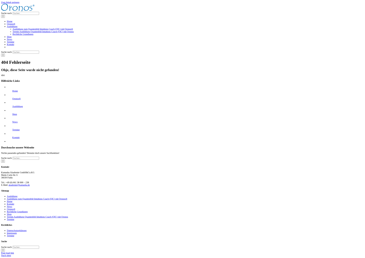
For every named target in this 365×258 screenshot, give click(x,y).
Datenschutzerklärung (17, 230)
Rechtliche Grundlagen (17, 211)
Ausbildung (17, 106)
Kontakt (16, 137)
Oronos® (16, 98)
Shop (14, 114)
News (15, 122)
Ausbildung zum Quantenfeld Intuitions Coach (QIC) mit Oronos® (37, 199)
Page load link (7, 253)
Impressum (12, 233)
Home (15, 91)
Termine (16, 130)
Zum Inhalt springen (10, 2)
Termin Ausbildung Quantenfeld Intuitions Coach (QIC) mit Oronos (37, 217)
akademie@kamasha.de (19, 185)
